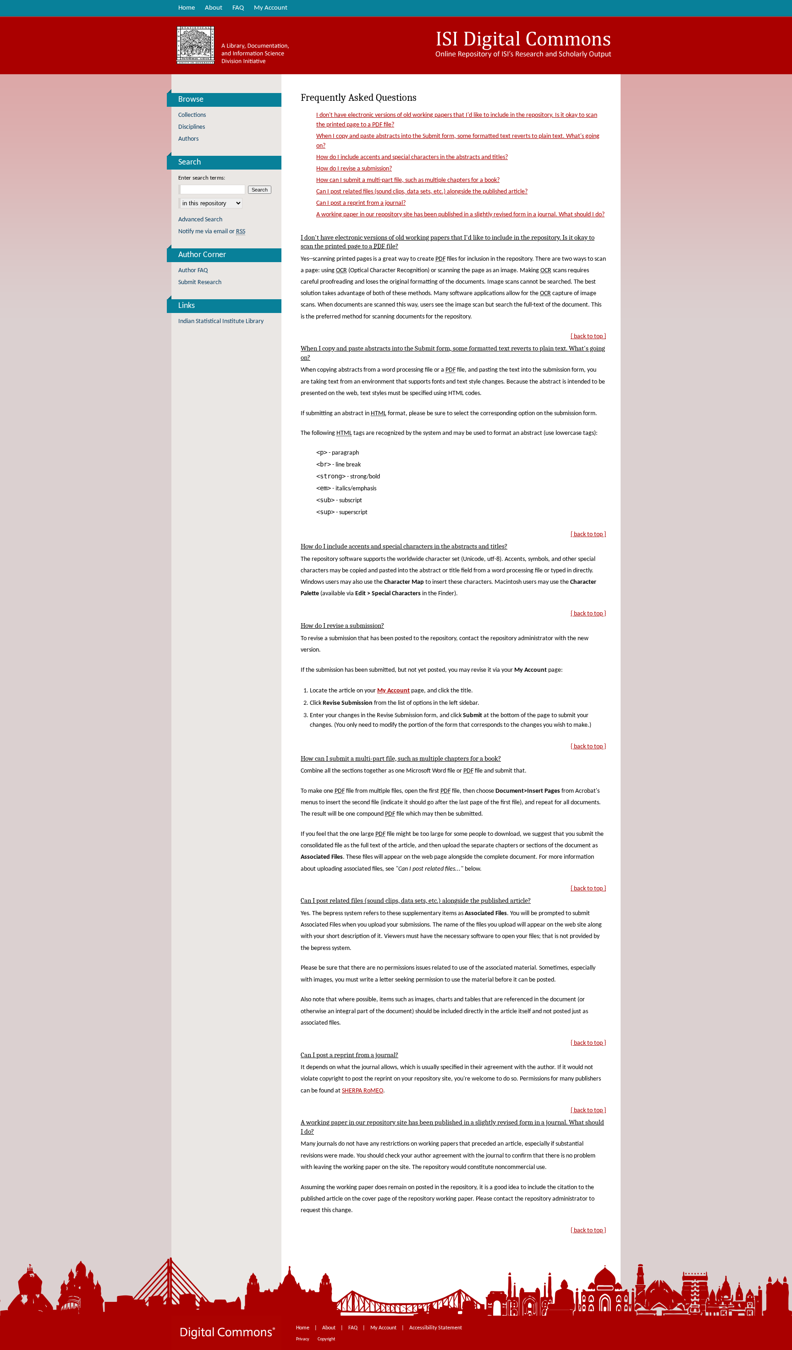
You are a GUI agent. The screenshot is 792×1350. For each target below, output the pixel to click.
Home (303, 1328)
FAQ (353, 1328)
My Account (384, 1328)
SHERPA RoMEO (362, 1090)
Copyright (326, 1339)
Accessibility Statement (435, 1328)
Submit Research (199, 282)
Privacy (303, 1339)
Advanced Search (200, 219)
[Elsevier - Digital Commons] (226, 1333)
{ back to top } (588, 336)
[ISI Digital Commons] (396, 45)
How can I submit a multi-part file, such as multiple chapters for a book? (408, 180)
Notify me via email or (211, 231)
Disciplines (191, 127)
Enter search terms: (201, 178)
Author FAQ (193, 270)
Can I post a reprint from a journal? (361, 203)
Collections (192, 115)
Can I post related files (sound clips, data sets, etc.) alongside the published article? (422, 191)
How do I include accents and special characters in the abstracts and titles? (412, 157)
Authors (188, 139)
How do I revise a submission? (354, 168)
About (329, 1328)
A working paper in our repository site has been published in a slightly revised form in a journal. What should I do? (460, 214)
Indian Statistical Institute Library (221, 321)
